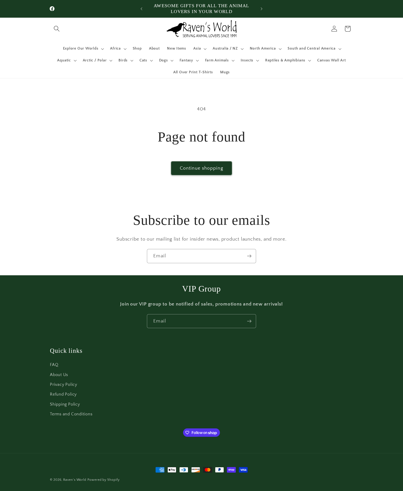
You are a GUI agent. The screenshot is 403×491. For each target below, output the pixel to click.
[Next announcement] (262, 8)
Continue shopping (201, 168)
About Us (59, 375)
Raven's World (74, 480)
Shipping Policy (65, 404)
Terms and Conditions (71, 414)
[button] (56, 28)
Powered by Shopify (103, 480)
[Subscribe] (249, 256)
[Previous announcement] (141, 8)
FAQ (54, 365)
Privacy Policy (63, 384)
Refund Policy (63, 394)
